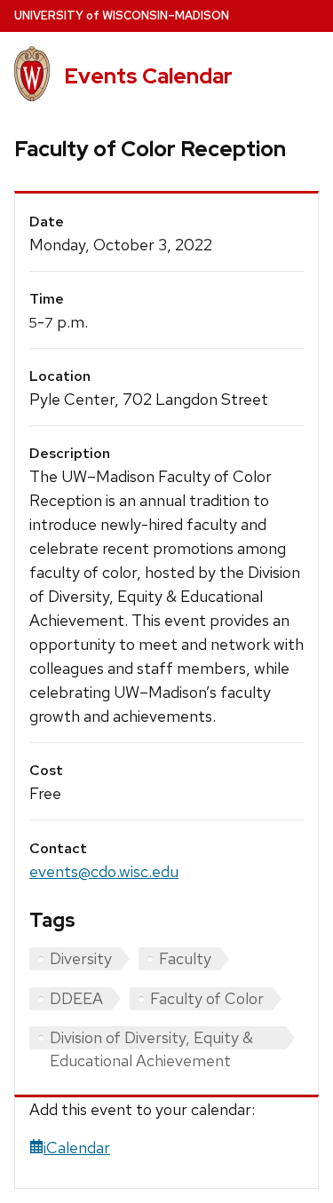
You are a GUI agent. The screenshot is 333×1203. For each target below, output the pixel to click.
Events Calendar (148, 76)
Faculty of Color (207, 998)
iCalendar (77, 1147)
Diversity (81, 958)
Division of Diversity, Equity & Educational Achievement (151, 1038)
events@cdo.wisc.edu (103, 871)
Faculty (185, 958)
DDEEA (76, 998)
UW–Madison (121, 15)
